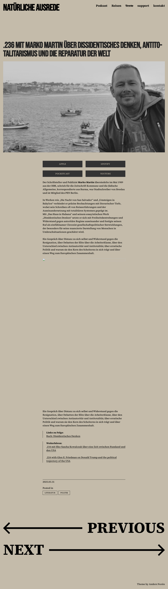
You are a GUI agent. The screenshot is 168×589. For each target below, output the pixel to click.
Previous (126, 527)
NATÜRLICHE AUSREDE (31, 7)
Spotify (105, 163)
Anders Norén (157, 584)
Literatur (50, 492)
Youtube (105, 173)
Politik (64, 492)
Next (23, 549)
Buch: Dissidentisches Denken (63, 436)
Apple (62, 163)
